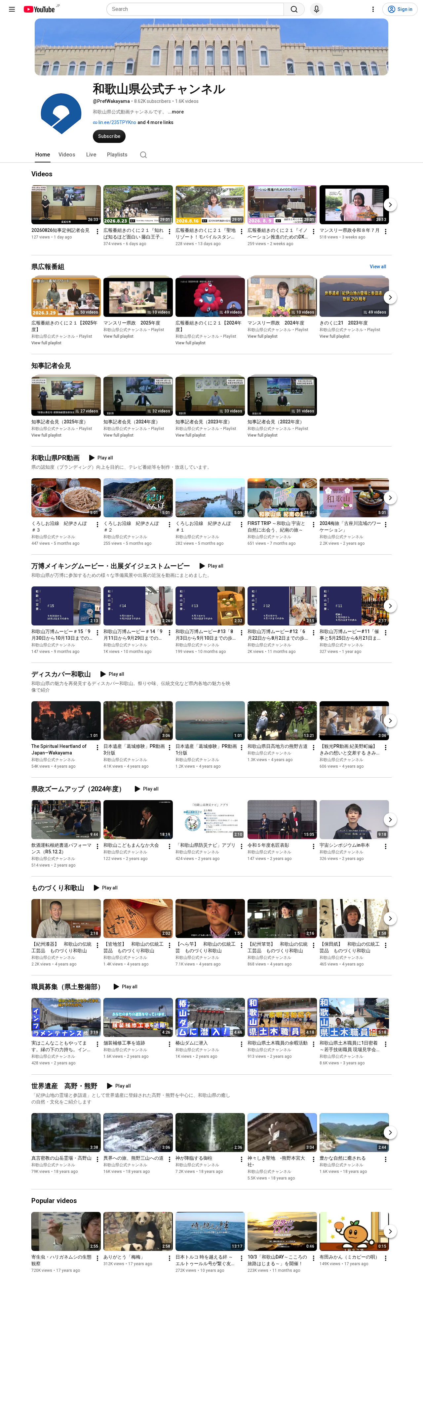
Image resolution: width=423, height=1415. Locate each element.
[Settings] (373, 9)
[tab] (43, 155)
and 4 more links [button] (155, 122)
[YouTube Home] (39, 9)
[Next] (390, 205)
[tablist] (211, 155)
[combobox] (197, 9)
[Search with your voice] (316, 9)
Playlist (85, 336)
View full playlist (46, 343)
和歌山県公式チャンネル (53, 336)
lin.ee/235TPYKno (116, 122)
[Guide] (12, 9)
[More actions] (97, 231)
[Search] (294, 9)
